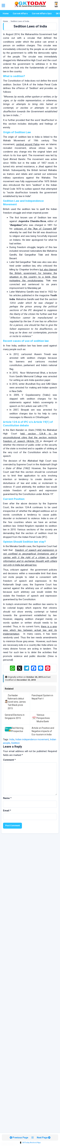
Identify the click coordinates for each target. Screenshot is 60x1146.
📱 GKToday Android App (30, 1143)
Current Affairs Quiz (42, 13)
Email (7, 810)
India (11, 739)
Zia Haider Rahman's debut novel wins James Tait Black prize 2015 (17, 702)
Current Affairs (20, 13)
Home (6, 13)
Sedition (15, 743)
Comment (9, 759)
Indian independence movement (32, 739)
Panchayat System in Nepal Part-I (42, 697)
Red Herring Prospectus (17, 729)
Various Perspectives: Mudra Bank (43, 718)
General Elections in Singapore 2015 (14, 716)
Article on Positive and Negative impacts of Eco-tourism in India (43, 731)
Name (7, 798)
